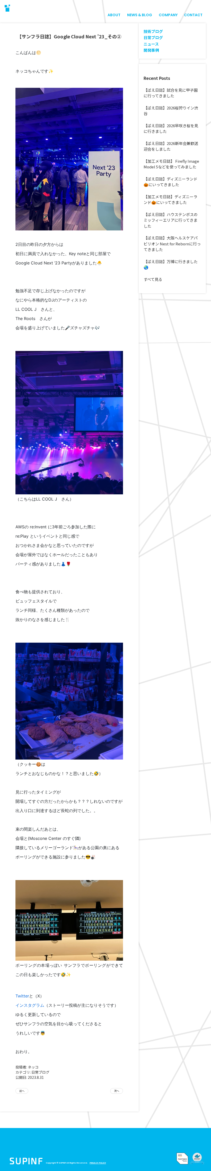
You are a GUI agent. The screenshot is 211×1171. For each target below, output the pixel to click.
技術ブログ (153, 31)
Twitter (22, 995)
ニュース (151, 44)
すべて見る (153, 279)
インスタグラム (29, 1005)
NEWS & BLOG (139, 15)
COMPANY (168, 15)
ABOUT (114, 15)
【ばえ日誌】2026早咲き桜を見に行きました (171, 128)
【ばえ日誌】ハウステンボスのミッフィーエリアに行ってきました (171, 220)
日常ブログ (40, 1072)
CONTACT (193, 15)
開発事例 (151, 50)
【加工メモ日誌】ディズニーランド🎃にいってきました (170, 199)
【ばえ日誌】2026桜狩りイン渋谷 (171, 110)
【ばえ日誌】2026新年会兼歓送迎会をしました (171, 146)
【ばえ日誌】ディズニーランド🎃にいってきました (170, 181)
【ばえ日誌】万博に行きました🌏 (171, 264)
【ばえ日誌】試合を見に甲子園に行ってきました (171, 93)
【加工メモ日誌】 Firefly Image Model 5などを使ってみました (171, 164)
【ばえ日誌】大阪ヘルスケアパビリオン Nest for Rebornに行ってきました (172, 243)
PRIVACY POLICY (98, 1162)
